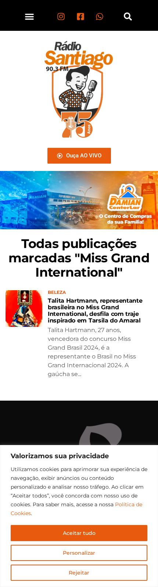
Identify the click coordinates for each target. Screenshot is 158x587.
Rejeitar (79, 572)
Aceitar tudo (79, 533)
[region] (79, 516)
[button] (29, 16)
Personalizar (79, 553)
